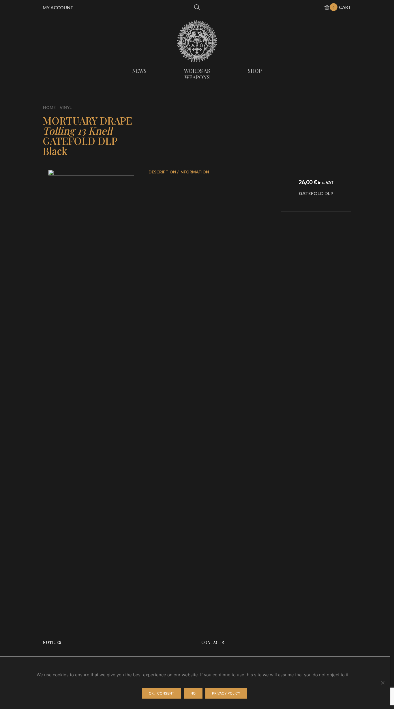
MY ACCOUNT (58, 7)
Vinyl (66, 107)
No (193, 693)
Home (49, 107)
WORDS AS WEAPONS (197, 74)
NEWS (139, 70)
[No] (382, 683)
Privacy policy (226, 693)
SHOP (255, 70)
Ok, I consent (161, 693)
